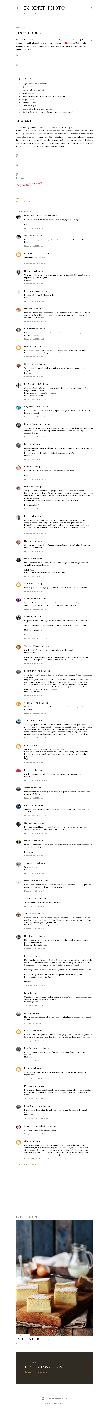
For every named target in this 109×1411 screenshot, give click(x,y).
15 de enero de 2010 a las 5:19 (34, 891)
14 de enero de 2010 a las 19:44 (35, 833)
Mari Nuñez (29, 291)
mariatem (28, 863)
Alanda (27, 805)
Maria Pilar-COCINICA (34, 216)
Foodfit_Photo (44, 8)
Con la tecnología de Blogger (57, 1398)
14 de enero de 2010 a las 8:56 (35, 339)
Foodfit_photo (30, 671)
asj (25, 1013)
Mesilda (27, 770)
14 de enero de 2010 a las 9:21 (35, 377)
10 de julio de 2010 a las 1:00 (34, 1134)
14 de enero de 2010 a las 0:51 (35, 228)
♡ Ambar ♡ (29, 646)
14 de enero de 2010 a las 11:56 (35, 534)
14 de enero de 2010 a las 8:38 (35, 321)
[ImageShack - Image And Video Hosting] (17, 55)
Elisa (26, 745)
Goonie (27, 823)
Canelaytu (28, 364)
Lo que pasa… (30, 253)
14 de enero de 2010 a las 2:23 (35, 284)
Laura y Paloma (31, 424)
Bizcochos (28, 202)
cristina (27, 309)
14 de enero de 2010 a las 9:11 (34, 357)
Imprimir (20, 178)
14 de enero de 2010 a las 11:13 (35, 459)
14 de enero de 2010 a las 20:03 (36, 856)
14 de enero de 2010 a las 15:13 (35, 713)
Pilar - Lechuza (31, 516)
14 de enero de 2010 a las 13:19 (35, 591)
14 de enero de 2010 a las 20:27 (35, 873)
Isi (25, 993)
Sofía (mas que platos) (34, 1126)
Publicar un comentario (27, 1165)
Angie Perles (30, 406)
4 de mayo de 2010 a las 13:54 (35, 1078)
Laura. (27, 466)
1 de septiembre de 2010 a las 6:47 (37, 1159)
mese (27, 236)
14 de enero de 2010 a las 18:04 (35, 780)
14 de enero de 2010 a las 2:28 (35, 301)
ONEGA (28, 913)
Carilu (26, 720)
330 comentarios (32, 1344)
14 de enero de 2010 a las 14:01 (35, 609)
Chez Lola (28, 599)
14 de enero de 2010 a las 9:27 (35, 417)
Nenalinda (28, 936)
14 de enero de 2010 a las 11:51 (35, 509)
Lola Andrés (29, 329)
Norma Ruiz (29, 881)
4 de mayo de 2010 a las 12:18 (35, 1041)
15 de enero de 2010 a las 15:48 (35, 929)
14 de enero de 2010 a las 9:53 (35, 437)
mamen (28, 583)
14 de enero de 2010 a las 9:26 (35, 399)
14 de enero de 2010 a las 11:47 (35, 479)
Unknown (28, 346)
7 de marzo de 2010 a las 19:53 (35, 985)
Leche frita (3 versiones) (46, 1367)
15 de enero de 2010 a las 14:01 (35, 906)
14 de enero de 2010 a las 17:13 (35, 763)
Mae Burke (62, 1403)
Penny (27, 841)
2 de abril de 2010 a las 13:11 (34, 1005)
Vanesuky (28, 616)
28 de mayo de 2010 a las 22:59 (36, 1118)
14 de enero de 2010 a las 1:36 (35, 264)
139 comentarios (41, 1372)
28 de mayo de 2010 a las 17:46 (36, 1098)
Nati (26, 541)
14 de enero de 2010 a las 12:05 (35, 551)
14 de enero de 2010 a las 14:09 (35, 639)
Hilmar (27, 271)
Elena (26, 1030)
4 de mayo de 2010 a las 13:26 (35, 1061)
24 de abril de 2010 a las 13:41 (35, 1023)
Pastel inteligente (32, 1339)
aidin (26, 1141)
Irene (26, 956)
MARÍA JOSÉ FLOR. (33, 384)
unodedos (28, 898)
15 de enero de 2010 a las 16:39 (35, 949)
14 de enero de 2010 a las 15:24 (35, 738)
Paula (26, 559)
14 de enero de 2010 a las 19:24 (35, 816)
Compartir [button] (20, 198)
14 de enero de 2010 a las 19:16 (35, 798)
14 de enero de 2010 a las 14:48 (35, 695)
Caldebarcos (30, 703)
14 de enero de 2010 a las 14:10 (35, 663)
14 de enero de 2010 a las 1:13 (34, 246)
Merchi (27, 487)
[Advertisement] (54, 1190)
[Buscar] (91, 7)
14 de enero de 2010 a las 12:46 (35, 576)
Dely (26, 444)
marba (27, 788)
